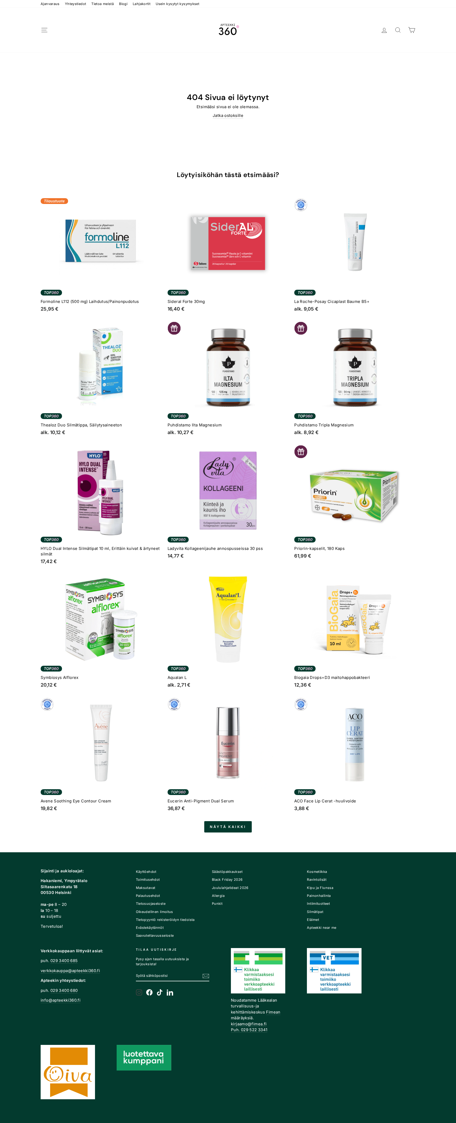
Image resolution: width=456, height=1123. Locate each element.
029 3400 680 (64, 990)
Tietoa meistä (102, 4)
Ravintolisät (316, 880)
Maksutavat (145, 888)
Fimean (273, 1012)
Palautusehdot (148, 896)
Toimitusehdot (148, 880)
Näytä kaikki (228, 827)
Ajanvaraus (50, 4)
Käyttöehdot (146, 872)
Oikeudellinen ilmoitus (154, 912)
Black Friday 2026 (227, 880)
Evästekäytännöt (150, 928)
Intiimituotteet (318, 904)
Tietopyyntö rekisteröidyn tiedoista (165, 920)
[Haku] (398, 30)
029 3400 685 (64, 960)
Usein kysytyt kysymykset (177, 4)
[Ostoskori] (412, 30)
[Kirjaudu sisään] (384, 30)
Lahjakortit (141, 4)
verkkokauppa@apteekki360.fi (70, 970)
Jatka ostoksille (228, 115)
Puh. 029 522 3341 (249, 1029)
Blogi (123, 4)
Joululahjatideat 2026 (230, 888)
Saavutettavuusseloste (155, 936)
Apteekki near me (321, 928)
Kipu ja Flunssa (320, 888)
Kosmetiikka (317, 872)
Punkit (217, 904)
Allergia (218, 896)
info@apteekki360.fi (60, 1000)
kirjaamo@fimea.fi (249, 1023)
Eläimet (313, 920)
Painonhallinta (319, 896)
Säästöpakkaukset (227, 872)
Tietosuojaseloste (150, 904)
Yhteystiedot (75, 4)
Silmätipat (315, 912)
